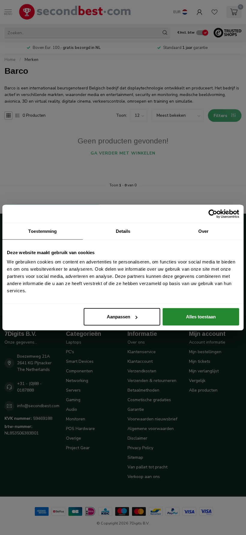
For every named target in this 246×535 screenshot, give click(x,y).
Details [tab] (123, 230)
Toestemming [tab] (42, 230)
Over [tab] (203, 230)
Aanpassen (118, 316)
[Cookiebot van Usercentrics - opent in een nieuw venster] (213, 213)
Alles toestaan (201, 316)
